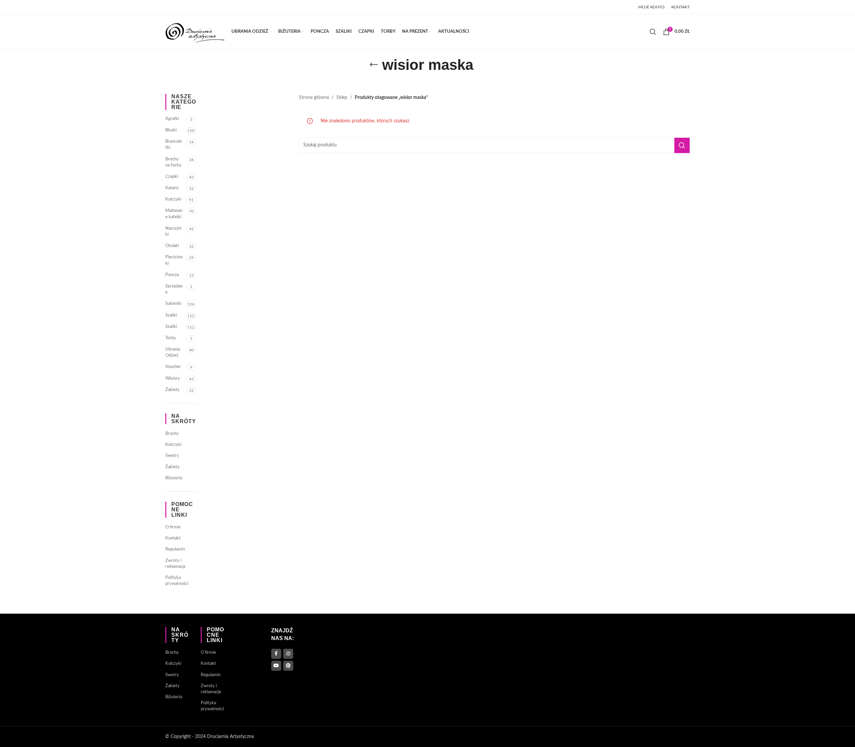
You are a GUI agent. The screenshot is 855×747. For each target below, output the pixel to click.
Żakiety (172, 390)
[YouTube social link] (276, 666)
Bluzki (171, 130)
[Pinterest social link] (195, 7)
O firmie (173, 527)
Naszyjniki (173, 231)
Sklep (341, 97)
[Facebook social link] (169, 7)
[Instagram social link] (288, 654)
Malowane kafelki (173, 214)
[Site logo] (195, 31)
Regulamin (175, 549)
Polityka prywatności (176, 581)
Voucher (173, 367)
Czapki (171, 176)
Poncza (172, 275)
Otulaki (172, 246)
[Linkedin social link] (203, 7)
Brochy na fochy (173, 162)
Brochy (172, 433)
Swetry (172, 456)
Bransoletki (173, 144)
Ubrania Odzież (172, 352)
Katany (172, 188)
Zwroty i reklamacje (175, 563)
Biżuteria (173, 478)
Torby (170, 338)
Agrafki (172, 119)
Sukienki (173, 303)
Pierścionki (174, 260)
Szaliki (171, 315)
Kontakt (173, 538)
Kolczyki (173, 199)
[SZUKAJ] (682, 145)
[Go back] (373, 65)
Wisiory (172, 378)
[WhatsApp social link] (211, 7)
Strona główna (314, 97)
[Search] (653, 31)
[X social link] (177, 7)
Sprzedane (174, 289)
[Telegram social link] (219, 7)
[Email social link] (186, 7)
